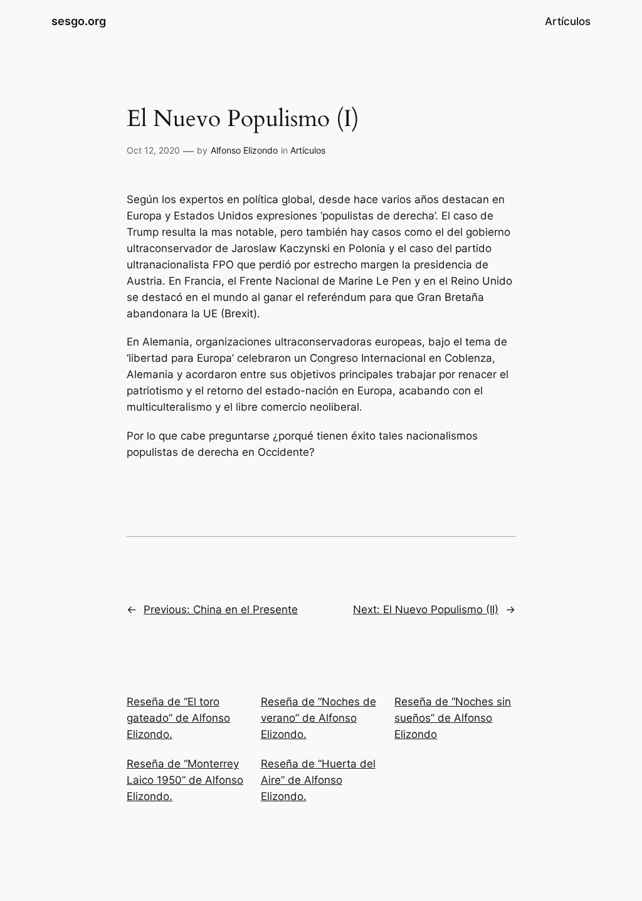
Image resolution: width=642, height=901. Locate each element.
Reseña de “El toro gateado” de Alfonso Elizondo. (178, 717)
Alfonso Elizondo (244, 150)
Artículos (307, 150)
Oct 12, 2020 (153, 150)
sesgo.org (78, 21)
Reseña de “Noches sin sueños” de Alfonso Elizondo (452, 717)
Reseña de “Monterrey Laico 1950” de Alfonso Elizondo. (185, 780)
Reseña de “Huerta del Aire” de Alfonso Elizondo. (318, 780)
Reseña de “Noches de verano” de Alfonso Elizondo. (318, 717)
